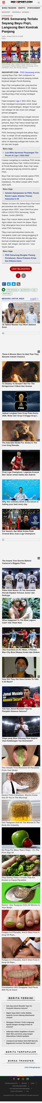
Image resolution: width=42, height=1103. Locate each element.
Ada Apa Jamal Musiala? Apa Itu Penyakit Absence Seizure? (19, 1007)
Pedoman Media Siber (19, 1086)
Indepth (21, 8)
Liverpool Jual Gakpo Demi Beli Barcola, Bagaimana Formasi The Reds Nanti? (22, 1042)
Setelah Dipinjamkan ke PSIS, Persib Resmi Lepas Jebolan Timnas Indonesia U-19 (22, 196)
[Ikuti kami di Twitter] (18, 1079)
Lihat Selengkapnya (32, 1067)
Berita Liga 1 (7, 293)
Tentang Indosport (11, 1083)
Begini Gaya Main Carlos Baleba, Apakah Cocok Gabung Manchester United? (20, 1015)
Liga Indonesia (25, 290)
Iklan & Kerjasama (16, 1091)
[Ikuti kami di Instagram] (23, 1079)
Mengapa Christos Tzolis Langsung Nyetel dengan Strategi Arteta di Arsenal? (20, 1024)
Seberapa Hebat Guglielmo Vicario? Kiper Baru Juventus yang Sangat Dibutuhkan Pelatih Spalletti (20, 1033)
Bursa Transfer (9, 8)
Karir (32, 1083)
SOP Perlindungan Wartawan (20, 1088)
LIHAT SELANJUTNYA (21, 269)
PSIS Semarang (27, 72)
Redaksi (24, 1083)
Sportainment (33, 8)
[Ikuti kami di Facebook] (14, 1079)
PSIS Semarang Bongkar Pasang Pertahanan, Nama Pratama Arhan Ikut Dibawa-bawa (20, 258)
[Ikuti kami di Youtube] (27, 1079)
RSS (27, 1091)
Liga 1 (18, 101)
